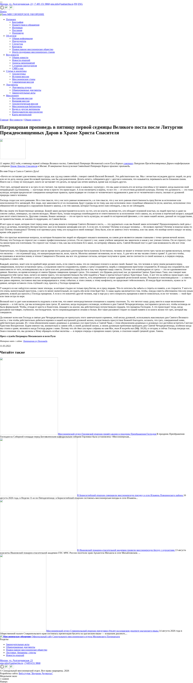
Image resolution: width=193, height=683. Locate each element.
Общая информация (22, 38)
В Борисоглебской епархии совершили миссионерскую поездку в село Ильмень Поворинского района (130, 495)
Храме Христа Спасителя (23, 166)
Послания (17, 30)
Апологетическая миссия (25, 103)
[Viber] (12, 9)
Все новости (12, 54)
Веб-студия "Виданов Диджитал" (36, 673)
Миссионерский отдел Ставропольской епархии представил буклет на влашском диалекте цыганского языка (102, 631)
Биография (17, 22)
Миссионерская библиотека (26, 106)
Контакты (17, 46)
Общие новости (20, 57)
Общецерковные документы (26, 90)
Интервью (17, 27)
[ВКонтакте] (7, 9)
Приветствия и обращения (25, 25)
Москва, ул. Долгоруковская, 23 (16, 4)
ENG (80, 4)
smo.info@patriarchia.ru (61, 4)
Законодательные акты (23, 93)
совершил (128, 163)
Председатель (19, 41)
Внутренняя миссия (22, 98)
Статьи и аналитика (16, 71)
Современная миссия (23, 82)
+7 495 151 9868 (41, 4)
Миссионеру (12, 95)
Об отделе (11, 35)
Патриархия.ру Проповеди (35, 341)
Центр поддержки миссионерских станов (33, 52)
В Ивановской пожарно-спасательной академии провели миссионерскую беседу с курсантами (126, 550)
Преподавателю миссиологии (27, 112)
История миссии (20, 76)
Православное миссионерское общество (32, 49)
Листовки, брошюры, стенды (21, 652)
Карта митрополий (22, 114)
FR (75, 4)
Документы (12, 84)
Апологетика (19, 74)
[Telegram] (2, 9)
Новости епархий (21, 60)
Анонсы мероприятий (23, 63)
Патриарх (11, 19)
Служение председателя (24, 65)
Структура (17, 44)
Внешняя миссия (20, 101)
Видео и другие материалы (26, 109)
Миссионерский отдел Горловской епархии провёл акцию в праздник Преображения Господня (107, 434)
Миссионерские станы (23, 79)
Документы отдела (21, 87)
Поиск (3, 11)
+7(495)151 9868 (32, 663)
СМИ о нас (18, 68)
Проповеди (18, 33)
